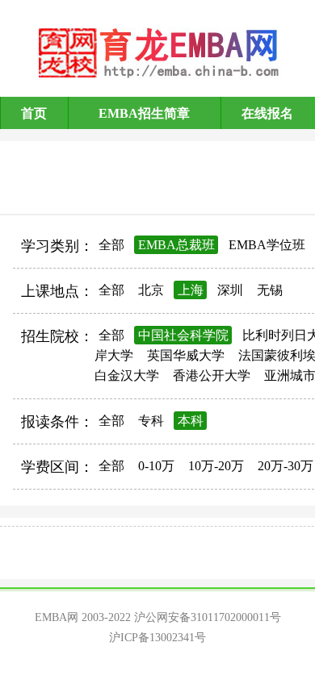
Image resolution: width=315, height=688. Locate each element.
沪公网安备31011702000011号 (207, 617)
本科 (191, 420)
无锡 (270, 290)
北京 (151, 290)
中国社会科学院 (183, 335)
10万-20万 (216, 466)
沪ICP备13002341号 (157, 638)
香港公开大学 (211, 375)
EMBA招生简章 (144, 113)
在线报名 (267, 113)
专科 (151, 420)
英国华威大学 (186, 355)
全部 (111, 245)
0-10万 (156, 466)
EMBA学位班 (267, 245)
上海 (191, 290)
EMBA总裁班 (176, 245)
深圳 (230, 290)
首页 (34, 113)
